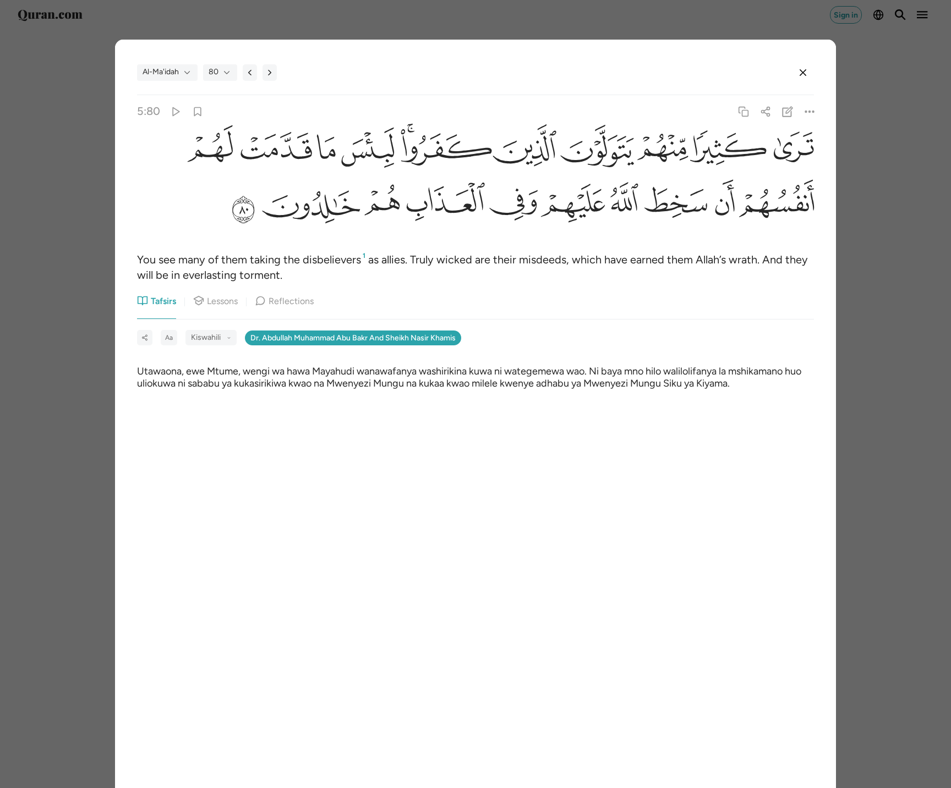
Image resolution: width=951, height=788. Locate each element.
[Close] (803, 73)
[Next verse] (270, 72)
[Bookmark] (197, 111)
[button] (790, 152)
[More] (809, 111)
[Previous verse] (250, 72)
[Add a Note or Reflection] (787, 111)
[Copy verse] (743, 111)
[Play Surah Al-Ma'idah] (175, 111)
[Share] (765, 111)
